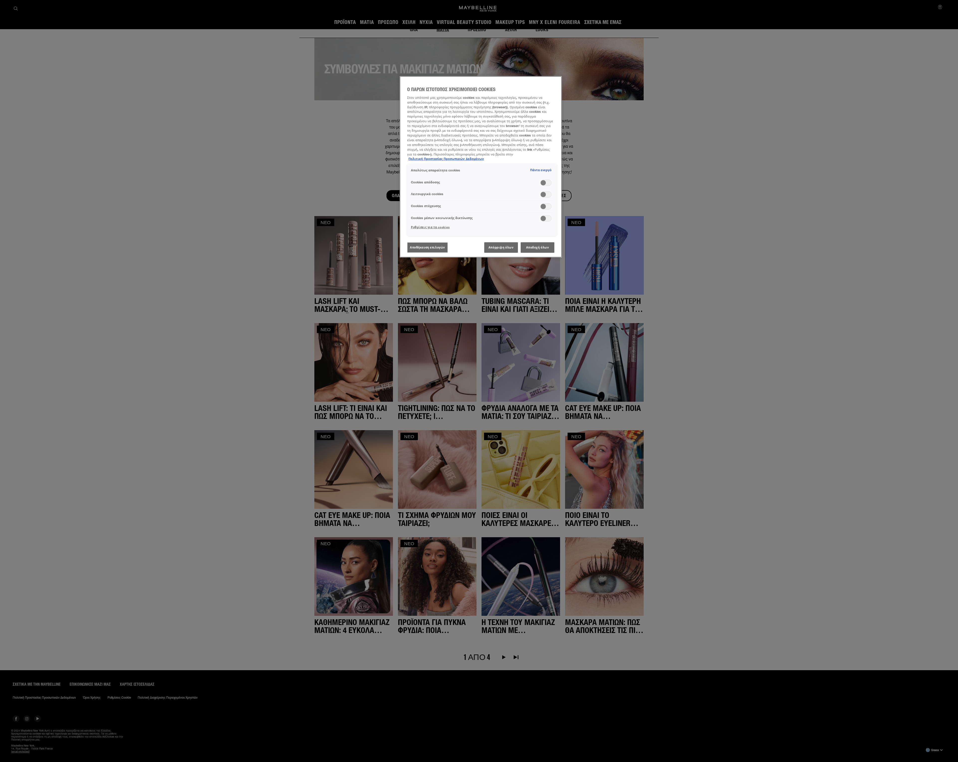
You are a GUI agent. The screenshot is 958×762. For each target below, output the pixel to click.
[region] (481, 166)
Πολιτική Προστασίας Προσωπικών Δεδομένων (446, 159)
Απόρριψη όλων (500, 247)
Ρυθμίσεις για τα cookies (430, 227)
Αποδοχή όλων (537, 247)
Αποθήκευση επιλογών (427, 247)
